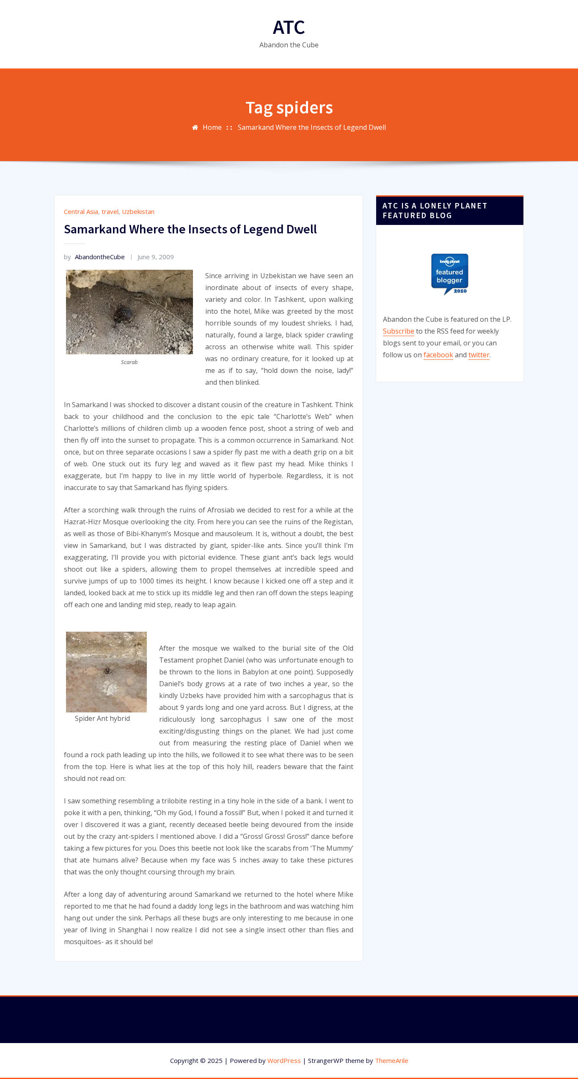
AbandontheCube (94, 256)
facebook (438, 354)
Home (212, 127)
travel (110, 211)
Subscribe (398, 331)
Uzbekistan (138, 211)
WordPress (284, 1060)
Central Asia (81, 211)
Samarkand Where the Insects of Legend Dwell (312, 127)
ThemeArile (391, 1060)
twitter (479, 354)
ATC (289, 26)
